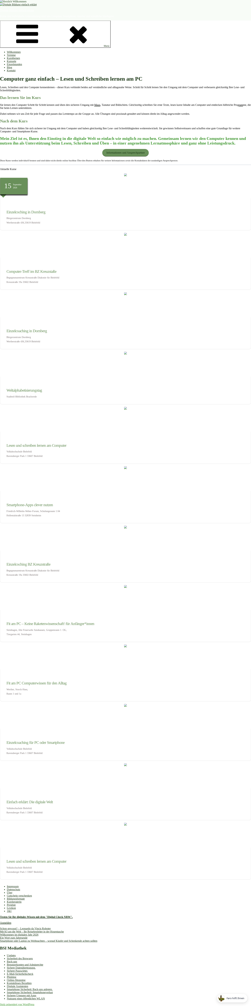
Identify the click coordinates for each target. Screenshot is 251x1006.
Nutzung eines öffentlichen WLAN (26, 998)
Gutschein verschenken (19, 895)
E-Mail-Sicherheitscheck (20, 973)
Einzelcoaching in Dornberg (26, 331)
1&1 (9, 911)
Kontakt (11, 70)
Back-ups (12, 961)
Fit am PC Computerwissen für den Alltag (36, 683)
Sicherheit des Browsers (20, 958)
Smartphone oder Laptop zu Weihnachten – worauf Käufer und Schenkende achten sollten (48, 940)
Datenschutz (13, 889)
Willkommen (14, 52)
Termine (11, 55)
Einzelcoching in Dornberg (25, 212)
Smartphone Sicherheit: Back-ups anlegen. (30, 989)
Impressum (13, 886)
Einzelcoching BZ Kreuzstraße (28, 564)
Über (9, 892)
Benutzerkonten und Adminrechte (25, 964)
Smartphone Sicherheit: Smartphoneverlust (30, 992)
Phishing (11, 977)
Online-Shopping (16, 980)
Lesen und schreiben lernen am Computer (36, 445)
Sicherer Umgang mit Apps (21, 995)
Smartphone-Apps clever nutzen (29, 505)
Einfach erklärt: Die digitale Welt (29, 802)
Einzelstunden (14, 64)
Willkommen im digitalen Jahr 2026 (19, 934)
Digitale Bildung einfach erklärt (17, 10)
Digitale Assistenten (17, 986)
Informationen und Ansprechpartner (125, 152)
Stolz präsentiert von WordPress (17, 1004)
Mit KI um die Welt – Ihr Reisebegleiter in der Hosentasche (32, 931)
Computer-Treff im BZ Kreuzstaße (31, 271)
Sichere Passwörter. (17, 970)
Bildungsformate (16, 898)
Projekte (11, 904)
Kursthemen (13, 58)
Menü (106, 46)
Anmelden (5, 922)
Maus (97, 104)
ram (241, 104)
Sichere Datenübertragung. (21, 967)
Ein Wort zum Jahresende (13, 937)
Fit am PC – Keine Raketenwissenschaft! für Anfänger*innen (50, 624)
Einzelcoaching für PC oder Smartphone (35, 742)
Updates (11, 955)
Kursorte (11, 61)
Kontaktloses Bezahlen (19, 983)
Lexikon (11, 908)
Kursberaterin (14, 901)
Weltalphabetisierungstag (24, 390)
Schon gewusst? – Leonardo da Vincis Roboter (25, 928)
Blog (9, 67)
